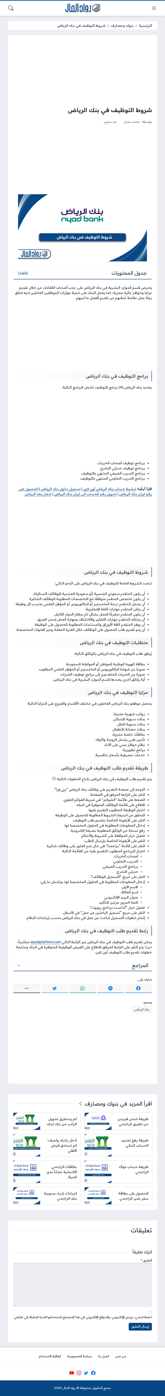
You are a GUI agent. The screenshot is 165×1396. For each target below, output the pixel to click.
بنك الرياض (141, 1009)
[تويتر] (54, 988)
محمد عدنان (132, 121)
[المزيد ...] (26, 988)
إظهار (23, 273)
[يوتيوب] (72, 1373)
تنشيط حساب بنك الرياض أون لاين (109, 489)
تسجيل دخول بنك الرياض (61, 489)
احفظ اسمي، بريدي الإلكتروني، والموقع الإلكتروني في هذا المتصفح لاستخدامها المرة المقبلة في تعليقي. (83, 1317)
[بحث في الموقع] (11, 8)
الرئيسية (145, 25)
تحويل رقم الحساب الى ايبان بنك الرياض (85, 494)
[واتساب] (82, 988)
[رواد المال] (82, 8)
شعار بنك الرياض (38, 494)
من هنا (61, 789)
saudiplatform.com (46, 942)
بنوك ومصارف (122, 25)
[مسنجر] (110, 988)
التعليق (146, 1260)
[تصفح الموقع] (154, 8)
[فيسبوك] (138, 988)
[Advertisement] (82, 70)
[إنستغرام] (79, 1373)
